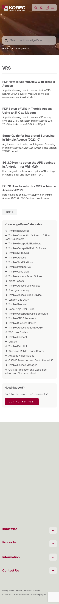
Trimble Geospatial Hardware (24, 243)
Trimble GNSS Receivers (22, 318)
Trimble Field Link (18, 346)
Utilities (12, 341)
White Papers (16, 280)
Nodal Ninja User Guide (21, 309)
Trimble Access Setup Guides (25, 276)
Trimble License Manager (22, 365)
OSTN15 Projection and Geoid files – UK (30, 360)
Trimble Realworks (18, 230)
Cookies (37, 591)
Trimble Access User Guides (24, 285)
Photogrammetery (18, 290)
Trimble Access (17, 257)
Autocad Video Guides (21, 355)
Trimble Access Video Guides (25, 294)
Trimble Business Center (22, 323)
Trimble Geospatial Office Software (28, 313)
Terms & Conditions (23, 591)
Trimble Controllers (18, 271)
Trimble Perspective (19, 266)
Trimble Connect (17, 337)
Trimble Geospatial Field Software (27, 248)
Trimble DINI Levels (18, 252)
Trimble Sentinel (17, 304)
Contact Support (22, 401)
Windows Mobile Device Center (26, 351)
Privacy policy (8, 591)
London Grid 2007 (18, 299)
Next (8, 211)
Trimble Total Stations (20, 262)
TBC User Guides (18, 332)
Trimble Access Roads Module (25, 327)
